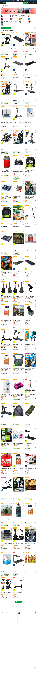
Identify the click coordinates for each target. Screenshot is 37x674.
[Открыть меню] (2, 3)
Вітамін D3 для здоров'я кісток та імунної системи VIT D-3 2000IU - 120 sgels (6, 320)
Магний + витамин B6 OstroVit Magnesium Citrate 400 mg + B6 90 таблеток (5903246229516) (6, 395)
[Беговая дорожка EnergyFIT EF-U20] (6, 484)
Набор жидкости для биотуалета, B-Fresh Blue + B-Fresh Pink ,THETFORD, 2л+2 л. (18, 444)
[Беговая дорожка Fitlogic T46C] (6, 410)
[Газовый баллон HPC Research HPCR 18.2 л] (30, 238)
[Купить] (11, 51)
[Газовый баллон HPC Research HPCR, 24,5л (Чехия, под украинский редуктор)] (6, 162)
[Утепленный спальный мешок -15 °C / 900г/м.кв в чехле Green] (30, 410)
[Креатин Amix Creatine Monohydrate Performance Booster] (6, 460)
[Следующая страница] (34, 606)
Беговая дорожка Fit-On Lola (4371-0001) (30, 272)
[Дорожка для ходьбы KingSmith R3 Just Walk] (18, 39)
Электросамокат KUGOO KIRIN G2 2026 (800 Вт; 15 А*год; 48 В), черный (6, 72)
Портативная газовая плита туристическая (17, 197)
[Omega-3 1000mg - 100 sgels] (30, 510)
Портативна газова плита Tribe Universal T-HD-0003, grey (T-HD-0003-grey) (6, 197)
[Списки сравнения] (33, 3)
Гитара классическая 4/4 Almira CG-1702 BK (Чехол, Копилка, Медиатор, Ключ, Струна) (6, 297)
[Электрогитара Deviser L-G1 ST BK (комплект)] (18, 534)
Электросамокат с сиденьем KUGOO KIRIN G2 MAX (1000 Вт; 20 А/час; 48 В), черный (30, 222)
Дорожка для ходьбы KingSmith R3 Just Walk (18, 48)
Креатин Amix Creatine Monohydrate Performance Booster (6, 469)
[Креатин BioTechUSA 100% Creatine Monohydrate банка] (30, 162)
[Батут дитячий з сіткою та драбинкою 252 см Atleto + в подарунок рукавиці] (6, 113)
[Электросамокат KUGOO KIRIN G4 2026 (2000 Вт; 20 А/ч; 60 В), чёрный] (18, 113)
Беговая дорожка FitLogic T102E (17, 72)
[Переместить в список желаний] (11, 32)
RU (27, 2)
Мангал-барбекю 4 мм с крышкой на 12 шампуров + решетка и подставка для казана (6, 544)
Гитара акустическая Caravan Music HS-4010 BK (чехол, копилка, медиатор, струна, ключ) (18, 297)
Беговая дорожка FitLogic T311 (29, 443)
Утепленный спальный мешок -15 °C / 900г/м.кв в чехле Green (30, 419)
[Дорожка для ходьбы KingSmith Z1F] (18, 263)
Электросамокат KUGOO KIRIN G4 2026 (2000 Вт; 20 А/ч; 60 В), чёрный (18, 122)
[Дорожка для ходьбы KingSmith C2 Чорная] (30, 63)
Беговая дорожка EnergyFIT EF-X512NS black (29, 97)
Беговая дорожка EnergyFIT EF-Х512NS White (29, 146)
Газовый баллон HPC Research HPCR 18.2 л (30, 247)
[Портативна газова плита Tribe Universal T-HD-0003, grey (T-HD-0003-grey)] (6, 188)
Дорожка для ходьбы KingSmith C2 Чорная (30, 72)
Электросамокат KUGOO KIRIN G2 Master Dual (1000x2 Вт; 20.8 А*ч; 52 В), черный (6, 345)
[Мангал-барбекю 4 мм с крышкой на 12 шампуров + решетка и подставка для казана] (6, 534)
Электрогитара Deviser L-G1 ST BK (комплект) (18, 544)
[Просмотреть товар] (1, 71)
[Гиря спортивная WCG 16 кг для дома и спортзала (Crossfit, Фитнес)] (18, 360)
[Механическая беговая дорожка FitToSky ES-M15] (18, 584)
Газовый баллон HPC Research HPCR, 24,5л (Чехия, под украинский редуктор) (6, 171)
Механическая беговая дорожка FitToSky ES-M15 (17, 593)
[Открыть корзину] (35, 3)
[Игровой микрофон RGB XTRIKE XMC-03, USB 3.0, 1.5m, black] (30, 288)
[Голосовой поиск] (22, 3)
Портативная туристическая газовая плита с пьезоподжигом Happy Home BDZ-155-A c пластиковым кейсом (18, 171)
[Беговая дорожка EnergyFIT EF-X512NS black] (30, 88)
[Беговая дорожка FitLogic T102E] (18, 63)
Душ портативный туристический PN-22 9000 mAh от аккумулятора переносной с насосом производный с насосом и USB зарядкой (18, 146)
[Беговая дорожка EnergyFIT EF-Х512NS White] (30, 137)
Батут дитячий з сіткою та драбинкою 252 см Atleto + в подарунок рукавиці (6, 122)
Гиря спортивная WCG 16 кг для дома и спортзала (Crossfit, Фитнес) (18, 369)
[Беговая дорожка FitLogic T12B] (18, 336)
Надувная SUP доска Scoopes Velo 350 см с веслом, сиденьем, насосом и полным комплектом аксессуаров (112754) (30, 345)
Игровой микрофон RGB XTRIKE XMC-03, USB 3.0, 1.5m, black (29, 297)
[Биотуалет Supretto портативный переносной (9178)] (30, 311)
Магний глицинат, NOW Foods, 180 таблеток (18, 469)
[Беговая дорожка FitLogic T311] (30, 435)
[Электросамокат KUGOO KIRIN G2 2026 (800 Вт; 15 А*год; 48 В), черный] (6, 63)
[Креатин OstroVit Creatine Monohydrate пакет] (30, 113)
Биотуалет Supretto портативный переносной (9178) (29, 320)
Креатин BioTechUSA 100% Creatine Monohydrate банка (30, 171)
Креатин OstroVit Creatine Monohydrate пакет (29, 122)
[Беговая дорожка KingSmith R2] (18, 88)
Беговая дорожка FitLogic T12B (17, 344)
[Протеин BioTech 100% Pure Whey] (6, 559)
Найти (25, 2)
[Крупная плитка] (33, 28)
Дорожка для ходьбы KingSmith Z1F (18, 271)
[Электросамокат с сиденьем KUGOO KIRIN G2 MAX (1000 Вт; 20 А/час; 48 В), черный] (30, 212)
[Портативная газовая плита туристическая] (18, 188)
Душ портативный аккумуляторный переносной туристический (18, 493)
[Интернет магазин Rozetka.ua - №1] (4, 3)
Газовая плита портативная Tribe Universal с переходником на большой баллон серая (6, 247)
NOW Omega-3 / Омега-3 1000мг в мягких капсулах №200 (6, 369)
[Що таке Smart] (13, 30)
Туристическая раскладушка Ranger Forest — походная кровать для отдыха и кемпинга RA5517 (18, 247)
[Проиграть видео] (23, 45)
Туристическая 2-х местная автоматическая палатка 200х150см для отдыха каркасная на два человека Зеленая (6, 519)
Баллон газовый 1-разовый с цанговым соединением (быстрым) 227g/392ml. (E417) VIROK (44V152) (18, 519)
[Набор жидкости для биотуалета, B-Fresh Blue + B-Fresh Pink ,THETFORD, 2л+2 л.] (18, 435)
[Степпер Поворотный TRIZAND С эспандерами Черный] (6, 137)
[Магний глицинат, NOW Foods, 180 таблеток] (18, 460)
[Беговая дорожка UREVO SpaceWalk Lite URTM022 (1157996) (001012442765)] (30, 386)
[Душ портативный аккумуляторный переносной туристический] (18, 484)
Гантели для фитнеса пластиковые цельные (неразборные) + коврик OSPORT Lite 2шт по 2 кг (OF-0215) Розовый (18, 395)
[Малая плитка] (35, 28)
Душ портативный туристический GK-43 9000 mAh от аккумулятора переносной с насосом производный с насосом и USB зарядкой (6, 97)
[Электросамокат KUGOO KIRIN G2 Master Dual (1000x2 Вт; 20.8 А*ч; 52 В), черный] (6, 336)
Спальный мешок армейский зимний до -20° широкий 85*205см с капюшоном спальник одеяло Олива (18, 420)
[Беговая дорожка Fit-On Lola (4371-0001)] (30, 263)
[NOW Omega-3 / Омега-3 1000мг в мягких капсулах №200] (6, 360)
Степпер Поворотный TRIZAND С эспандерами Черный (6, 146)
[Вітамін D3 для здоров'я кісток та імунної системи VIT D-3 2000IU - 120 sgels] (6, 311)
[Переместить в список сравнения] (11, 34)
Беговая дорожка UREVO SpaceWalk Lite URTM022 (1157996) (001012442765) (30, 395)
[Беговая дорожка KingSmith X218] (18, 559)
